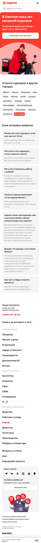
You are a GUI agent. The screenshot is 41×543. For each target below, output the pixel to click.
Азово (5, 97)
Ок (37, 541)
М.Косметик (8, 345)
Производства (10, 438)
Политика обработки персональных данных (15, 519)
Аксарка (31, 97)
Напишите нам (20, 487)
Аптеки (6, 366)
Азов (35, 92)
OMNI (5, 391)
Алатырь (18, 101)
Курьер (6, 422)
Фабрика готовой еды (14, 443)
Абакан (6, 92)
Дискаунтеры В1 (11, 360)
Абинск (15, 92)
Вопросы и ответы (12, 451)
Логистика (8, 433)
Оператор (7, 381)
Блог (4, 456)
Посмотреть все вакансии (20, 36)
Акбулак (14, 97)
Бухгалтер (7, 376)
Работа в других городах (9, 521)
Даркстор (7, 427)
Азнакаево (25, 92)
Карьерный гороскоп (13, 461)
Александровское (24, 105)
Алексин (31, 110)
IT (3, 402)
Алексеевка (8, 110)
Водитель (7, 412)
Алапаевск (7, 101)
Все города (19, 114)
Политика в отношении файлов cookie (14, 516)
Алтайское (7, 114)
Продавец (7, 334)
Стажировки (9, 396)
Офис (5, 386)
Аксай (23, 97)
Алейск (28, 101)
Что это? (4, 541)
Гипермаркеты (10, 355)
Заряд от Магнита (12, 350)
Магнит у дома (10, 339)
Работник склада (11, 417)
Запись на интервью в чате (16, 322)
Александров (8, 105)
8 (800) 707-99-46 (11, 315)
